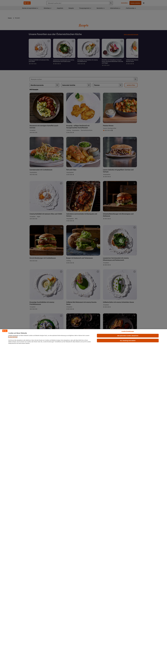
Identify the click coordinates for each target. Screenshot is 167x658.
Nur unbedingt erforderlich (127, 340)
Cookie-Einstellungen (128, 331)
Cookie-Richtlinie (12, 337)
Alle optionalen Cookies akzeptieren (127, 335)
